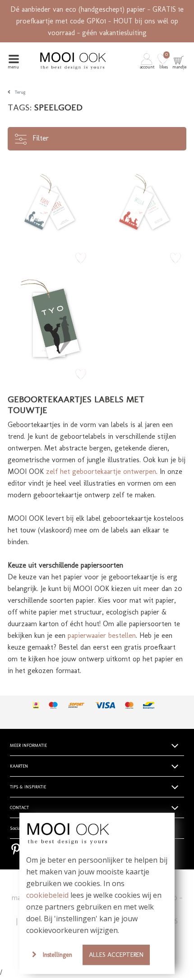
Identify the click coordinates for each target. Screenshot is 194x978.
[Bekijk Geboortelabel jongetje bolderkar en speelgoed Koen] (50, 203)
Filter (39, 138)
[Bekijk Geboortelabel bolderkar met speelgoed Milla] (144, 203)
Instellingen (57, 955)
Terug (20, 92)
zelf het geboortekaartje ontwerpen (101, 471)
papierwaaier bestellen (102, 635)
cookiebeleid (47, 895)
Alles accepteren (116, 955)
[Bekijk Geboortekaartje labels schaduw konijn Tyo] (50, 319)
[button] (148, 60)
